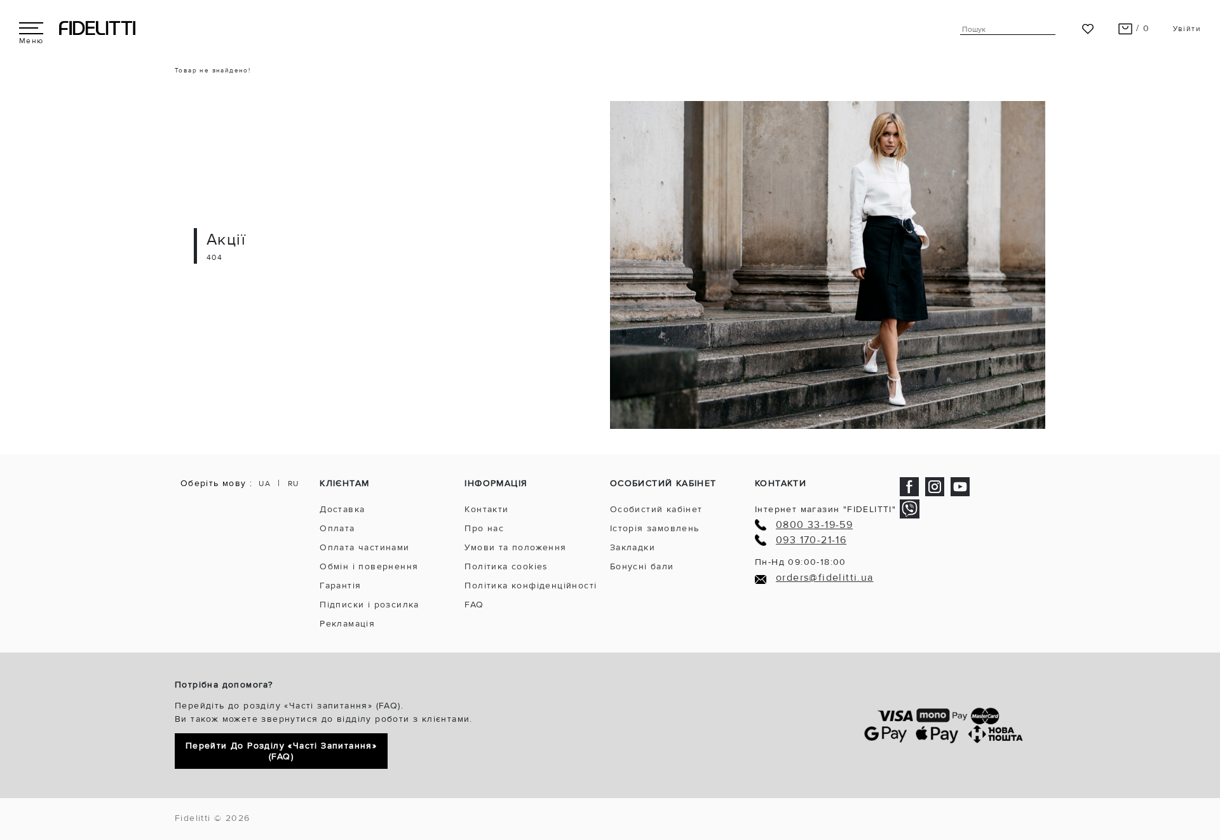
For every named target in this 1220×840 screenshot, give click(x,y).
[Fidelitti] (97, 27)
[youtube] (960, 485)
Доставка (342, 509)
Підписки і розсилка (369, 604)
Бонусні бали (642, 566)
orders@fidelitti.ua (825, 578)
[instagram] (934, 485)
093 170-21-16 (811, 540)
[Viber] (910, 508)
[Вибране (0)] (1088, 28)
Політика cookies (506, 566)
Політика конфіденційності (530, 585)
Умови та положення (515, 547)
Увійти (1187, 29)
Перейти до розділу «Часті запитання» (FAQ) (281, 751)
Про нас (484, 528)
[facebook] (909, 485)
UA (265, 484)
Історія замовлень (655, 528)
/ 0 (1141, 28)
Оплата (337, 528)
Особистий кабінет (656, 509)
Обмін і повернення (369, 566)
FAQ (474, 604)
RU (293, 484)
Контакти (486, 509)
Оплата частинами (364, 547)
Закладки (632, 547)
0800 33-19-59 (814, 525)
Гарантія (340, 585)
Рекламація (347, 623)
